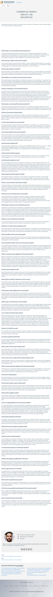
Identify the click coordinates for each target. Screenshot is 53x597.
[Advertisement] (26, 38)
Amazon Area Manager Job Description (11, 556)
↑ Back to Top (44, 586)
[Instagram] (24, 549)
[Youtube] (26, 549)
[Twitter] (31, 549)
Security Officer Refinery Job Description (11, 560)
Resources (37, 586)
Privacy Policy (23, 586)
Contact (16, 586)
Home (6, 586)
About (11, 586)
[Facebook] (22, 549)
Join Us (31, 586)
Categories (19, 2)
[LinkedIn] (29, 549)
